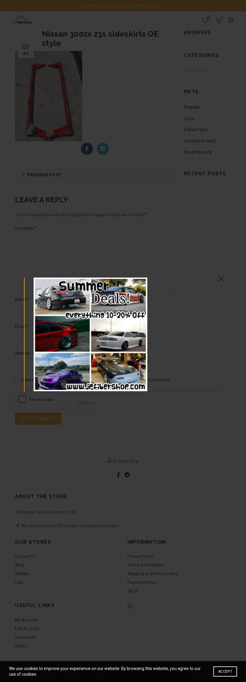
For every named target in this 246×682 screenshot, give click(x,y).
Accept (225, 671)
